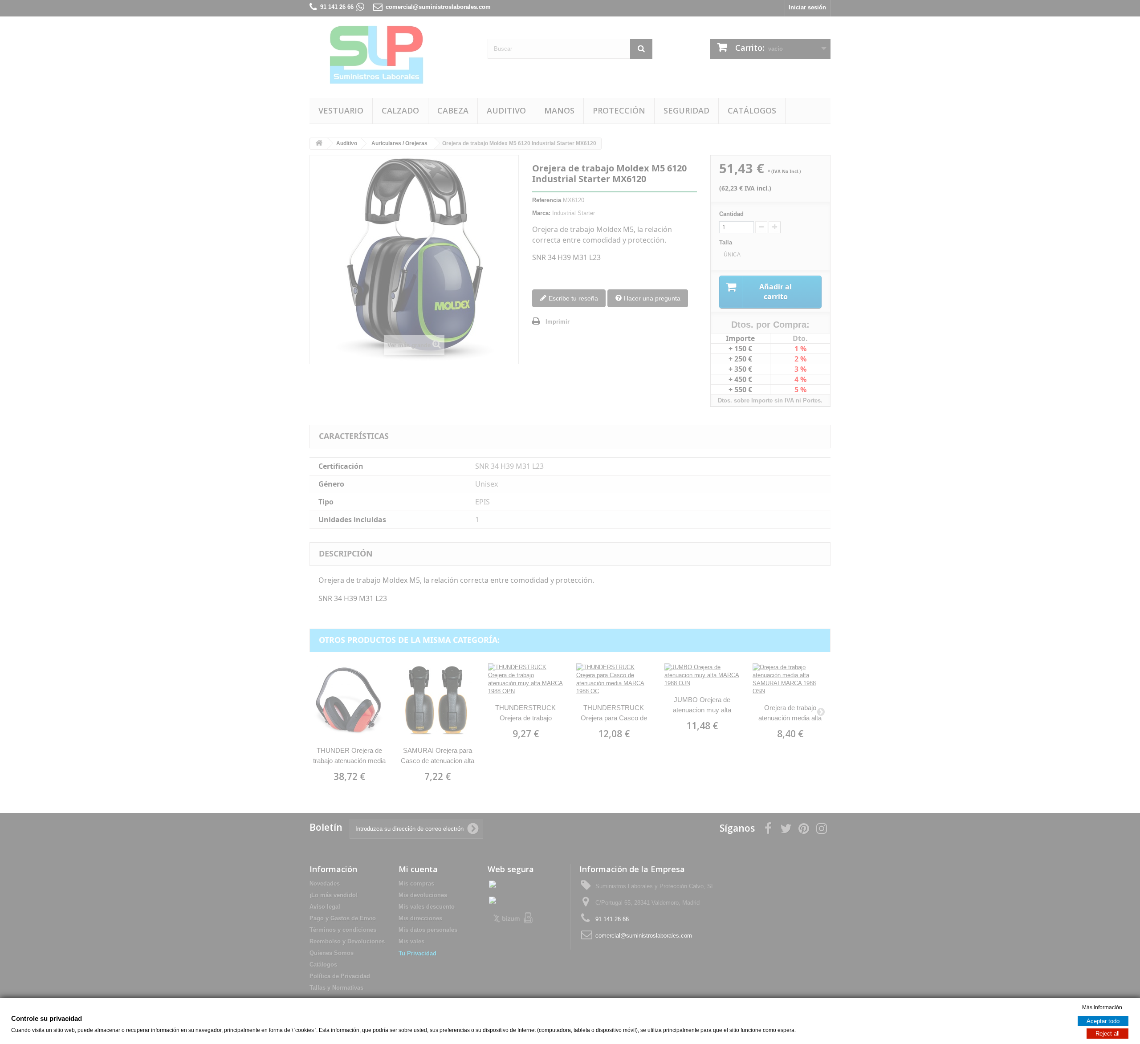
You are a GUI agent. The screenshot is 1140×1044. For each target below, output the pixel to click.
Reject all (1107, 1033)
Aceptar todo (1103, 1021)
